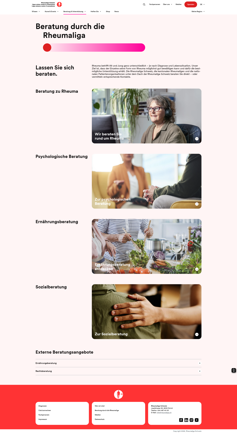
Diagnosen (43, 406)
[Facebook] (181, 420)
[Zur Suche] (144, 4)
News (116, 11)
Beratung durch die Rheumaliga (107, 410)
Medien (178, 4)
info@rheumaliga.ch (164, 413)
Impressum (43, 419)
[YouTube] (196, 420)
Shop (108, 11)
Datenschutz (99, 419)
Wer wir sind (99, 406)
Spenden (190, 4)
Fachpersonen (154, 4)
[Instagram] (191, 420)
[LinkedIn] (186, 420)
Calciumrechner (45, 410)
